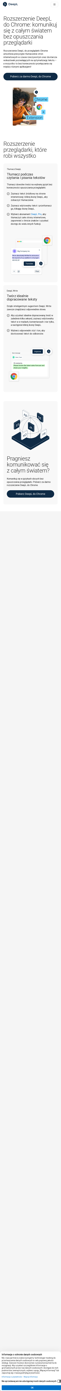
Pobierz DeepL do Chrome (30, 494)
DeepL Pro (36, 214)
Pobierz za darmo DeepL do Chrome (30, 76)
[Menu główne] (54, 4)
